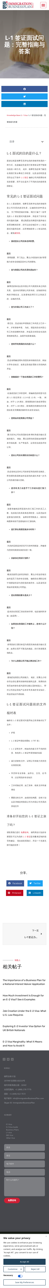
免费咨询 (24, 832)
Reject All (35, 1269)
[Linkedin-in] (12, 1059)
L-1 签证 (24, 177)
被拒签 (17, 233)
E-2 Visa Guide (12, 1127)
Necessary (8, 1275)
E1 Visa (9, 1124)
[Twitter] (8, 1059)
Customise (12, 1269)
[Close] (46, 1236)
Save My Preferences (24, 1282)
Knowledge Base (13, 115)
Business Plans (12, 1130)
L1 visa (9, 1132)
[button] (43, 5)
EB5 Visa (9, 1135)
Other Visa (10, 1138)
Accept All (24, 1261)
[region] (24, 1261)
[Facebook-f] (4, 1059)
